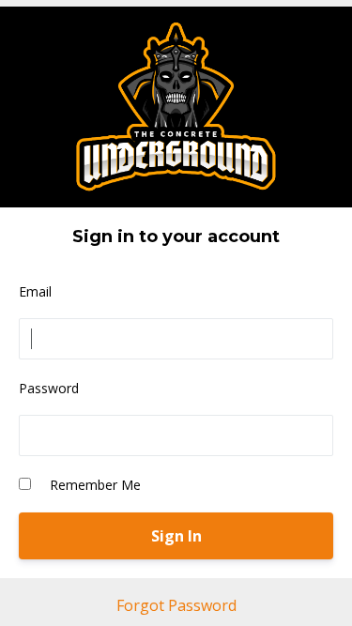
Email (35, 291)
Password (49, 388)
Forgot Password (176, 605)
